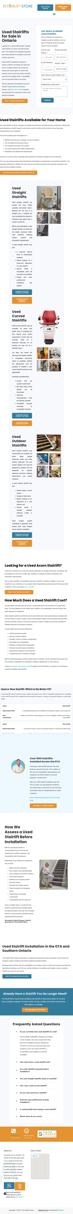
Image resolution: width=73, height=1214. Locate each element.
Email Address (47, 62)
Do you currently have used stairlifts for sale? (38, 1032)
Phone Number (61, 50)
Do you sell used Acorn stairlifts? (33, 1093)
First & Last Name (45, 51)
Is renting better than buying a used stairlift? (38, 1109)
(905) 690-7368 (16, 89)
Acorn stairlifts (29, 587)
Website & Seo (43, 1210)
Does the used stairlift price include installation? (34, 1101)
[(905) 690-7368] (13, 1130)
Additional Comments (50, 84)
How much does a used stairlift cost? (35, 1062)
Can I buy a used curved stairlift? (33, 1086)
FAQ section (19, 1197)
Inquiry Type (60, 63)
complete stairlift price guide (20, 666)
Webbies (61, 1210)
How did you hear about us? (53, 75)
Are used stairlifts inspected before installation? (34, 1070)
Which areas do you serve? (31, 1116)
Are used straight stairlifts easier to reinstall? (38, 1079)
